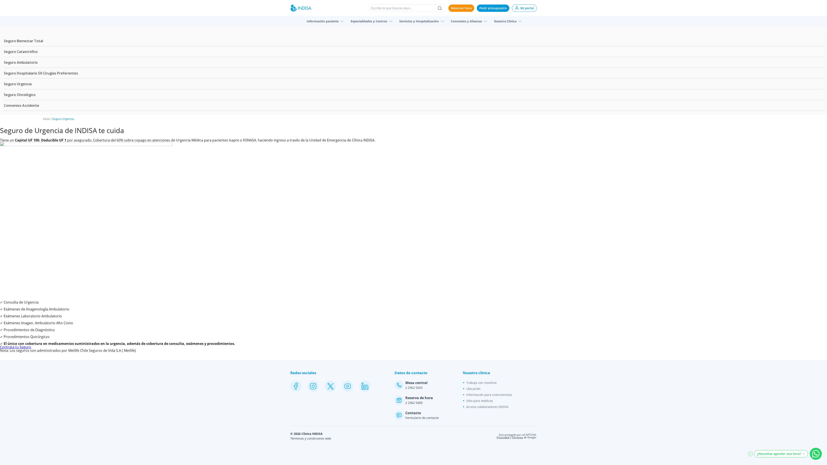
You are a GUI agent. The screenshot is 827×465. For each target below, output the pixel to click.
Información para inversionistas (489, 395)
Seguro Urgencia (18, 84)
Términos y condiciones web (310, 438)
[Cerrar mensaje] (750, 453)
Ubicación (473, 389)
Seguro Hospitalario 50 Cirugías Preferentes (41, 73)
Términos (517, 437)
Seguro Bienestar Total (23, 41)
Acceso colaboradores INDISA (487, 407)
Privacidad (503, 437)
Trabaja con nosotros (481, 383)
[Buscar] (440, 8)
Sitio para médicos (479, 401)
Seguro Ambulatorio (21, 62)
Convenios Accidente (21, 105)
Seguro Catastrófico (21, 51)
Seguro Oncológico (20, 94)
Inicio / (47, 119)
